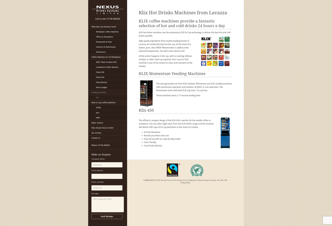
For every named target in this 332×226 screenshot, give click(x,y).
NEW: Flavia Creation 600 (106, 62)
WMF (98, 118)
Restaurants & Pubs (104, 42)
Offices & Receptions (104, 37)
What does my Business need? (103, 27)
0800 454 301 (150, 180)
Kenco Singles (101, 87)
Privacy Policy (185, 183)
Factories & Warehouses (106, 47)
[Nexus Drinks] (107, 10)
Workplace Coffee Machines (107, 32)
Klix (97, 97)
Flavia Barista (101, 82)
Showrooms (101, 52)
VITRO (98, 108)
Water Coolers (97, 123)
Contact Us (95, 138)
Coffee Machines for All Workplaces (106, 57)
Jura (97, 113)
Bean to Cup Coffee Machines (103, 103)
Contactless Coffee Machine (107, 67)
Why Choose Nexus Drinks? (102, 128)
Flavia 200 (100, 77)
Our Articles (96, 133)
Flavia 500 (100, 72)
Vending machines (98, 92)
